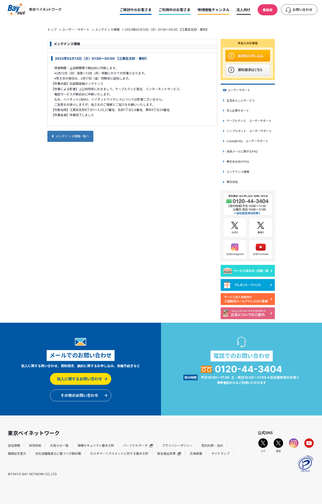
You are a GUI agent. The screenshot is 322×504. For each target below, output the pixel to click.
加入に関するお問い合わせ (79, 379)
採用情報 (35, 445)
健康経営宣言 (17, 453)
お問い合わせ (302, 10)
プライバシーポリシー (177, 445)
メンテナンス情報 (107, 29)
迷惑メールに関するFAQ (242, 151)
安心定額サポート (238, 110)
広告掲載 (196, 453)
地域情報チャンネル (213, 10)
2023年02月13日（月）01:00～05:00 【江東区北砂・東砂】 (102, 58)
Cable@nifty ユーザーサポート (247, 141)
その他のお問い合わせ (79, 395)
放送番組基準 (166, 453)
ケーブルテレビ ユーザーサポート (249, 121)
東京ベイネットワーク (34, 9)
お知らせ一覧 (59, 445)
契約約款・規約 (212, 445)
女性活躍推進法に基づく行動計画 (58, 453)
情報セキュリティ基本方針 (96, 445)
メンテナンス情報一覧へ (72, 136)
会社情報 (14, 445)
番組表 (267, 10)
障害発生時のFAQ (238, 161)
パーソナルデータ (135, 445)
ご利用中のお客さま (174, 10)
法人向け (243, 10)
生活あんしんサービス (241, 100)
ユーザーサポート (239, 90)
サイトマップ (220, 453)
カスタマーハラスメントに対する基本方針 (119, 453)
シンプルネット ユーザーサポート (249, 131)
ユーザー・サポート (76, 29)
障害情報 (232, 182)
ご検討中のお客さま (136, 10)
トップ (52, 29)
